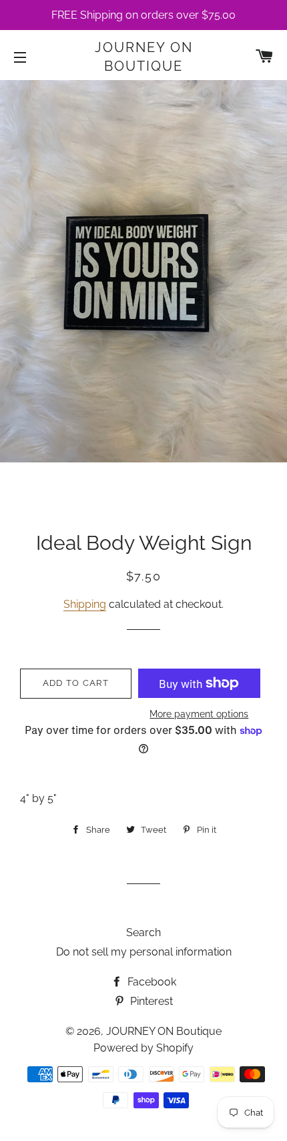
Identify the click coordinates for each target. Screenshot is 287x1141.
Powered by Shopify (143, 1048)
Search (143, 932)
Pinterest (150, 1001)
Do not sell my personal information (144, 951)
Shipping (84, 604)
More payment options (199, 714)
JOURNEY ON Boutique (144, 56)
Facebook (150, 982)
